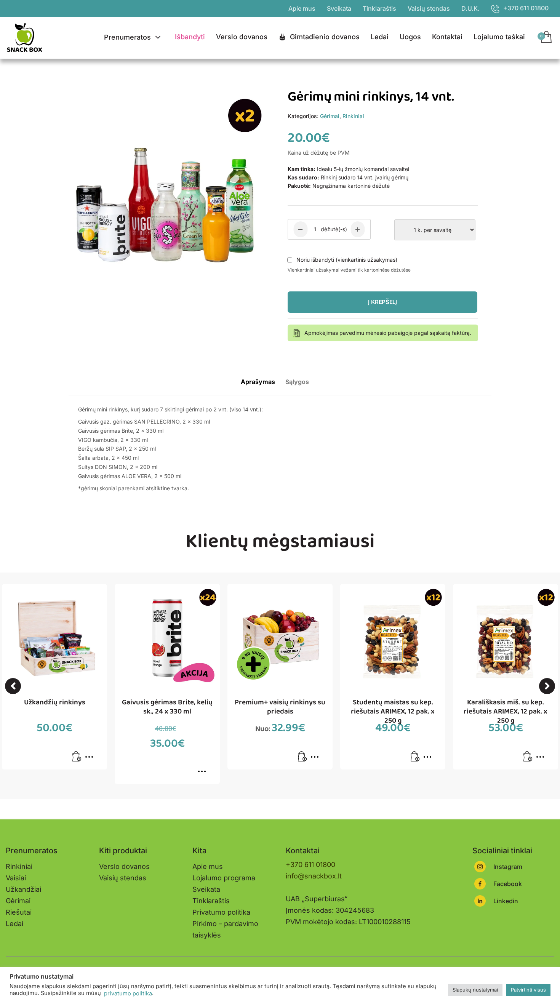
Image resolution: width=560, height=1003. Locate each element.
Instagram (507, 866)
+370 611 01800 (310, 865)
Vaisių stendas (429, 8)
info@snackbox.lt (314, 876)
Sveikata (339, 8)
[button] (13, 686)
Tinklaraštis (379, 8)
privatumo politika (127, 993)
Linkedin (505, 901)
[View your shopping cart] (545, 37)
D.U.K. (470, 8)
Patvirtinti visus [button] (528, 990)
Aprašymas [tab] (258, 382)
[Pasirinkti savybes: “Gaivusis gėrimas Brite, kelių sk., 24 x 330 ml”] (203, 774)
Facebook (507, 884)
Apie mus (301, 8)
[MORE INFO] (91, 759)
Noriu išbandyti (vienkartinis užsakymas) (346, 259)
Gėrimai (329, 116)
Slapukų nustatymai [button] (475, 990)
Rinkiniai (353, 116)
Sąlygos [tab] (297, 382)
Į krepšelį (382, 302)
